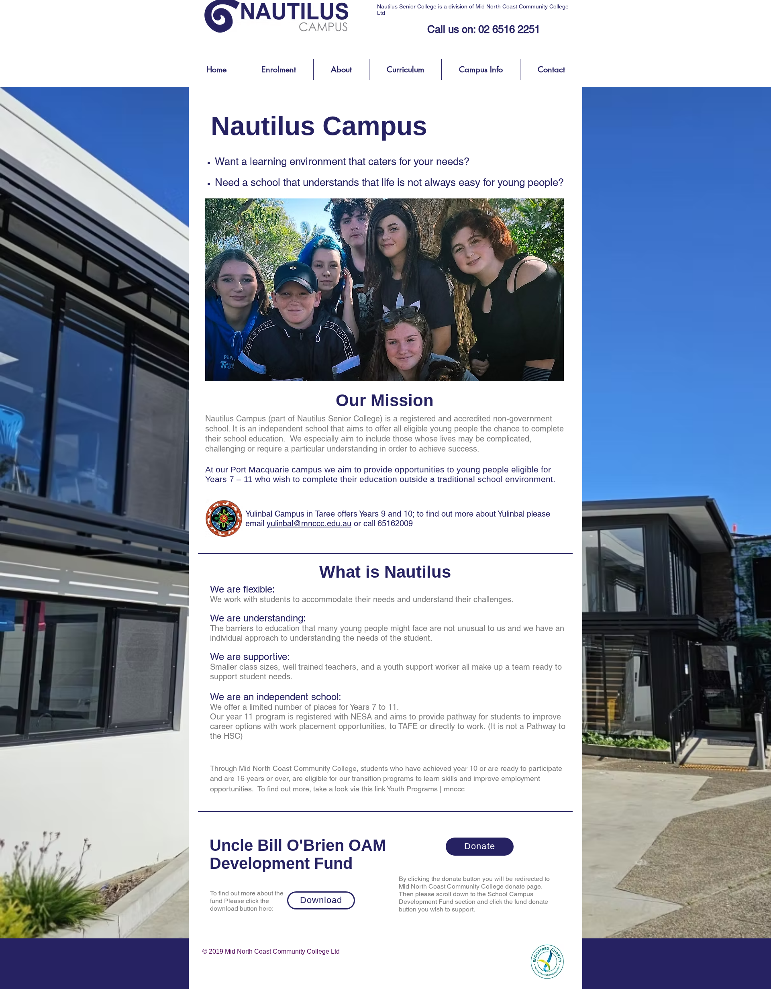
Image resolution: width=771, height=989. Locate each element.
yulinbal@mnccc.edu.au (309, 523)
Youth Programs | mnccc (426, 789)
